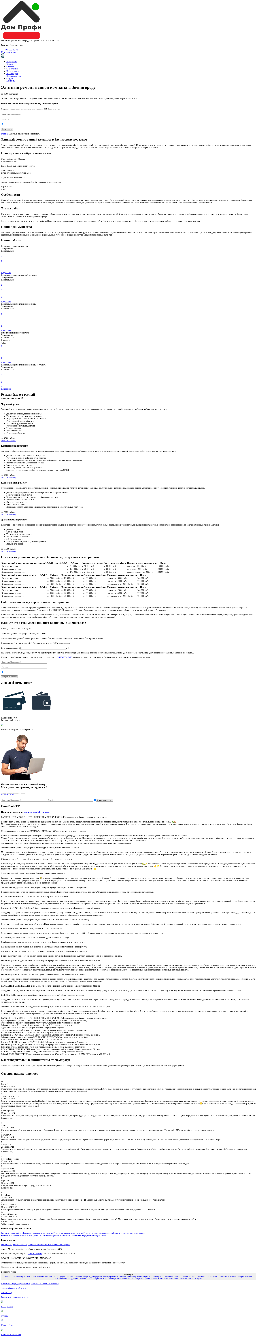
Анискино (16, 1277)
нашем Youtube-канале (37, 812)
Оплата (9, 64)
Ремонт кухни (63, 1244)
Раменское (107, 1279)
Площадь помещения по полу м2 (16, 628)
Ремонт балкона (49, 1244)
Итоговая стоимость (10, 648)
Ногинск (66, 1279)
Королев (159, 1277)
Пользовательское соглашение (44, 1283)
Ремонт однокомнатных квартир (38, 1233)
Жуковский (121, 1277)
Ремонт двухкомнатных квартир (68, 1233)
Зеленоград (141, 1277)
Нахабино (59, 1279)
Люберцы (240, 1277)
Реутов (115, 1279)
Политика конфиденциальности (15, 1283)
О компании (12, 69)
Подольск (91, 1279)
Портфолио (11, 61)
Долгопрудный (84, 1277)
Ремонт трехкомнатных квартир (98, 1233)
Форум (9, 78)
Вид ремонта (7, 643)
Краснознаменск (198, 1277)
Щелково (167, 1279)
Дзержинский (72, 1277)
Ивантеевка (151, 1277)
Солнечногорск (124, 1279)
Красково (177, 1277)
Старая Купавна (137, 1279)
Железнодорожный (108, 1277)
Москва (8, 1277)
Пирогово (82, 1279)
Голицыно (55, 1277)
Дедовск (63, 1277)
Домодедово (95, 1277)
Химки (160, 1279)
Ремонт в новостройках (12, 1233)
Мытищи (248, 1277)
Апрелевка (24, 1277)
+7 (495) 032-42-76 (9, 50)
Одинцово (74, 1279)
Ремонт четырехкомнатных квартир (129, 1233)
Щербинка (175, 1279)
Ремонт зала (6, 1244)
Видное (48, 1277)
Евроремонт (65, 1235)
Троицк (147, 1279)
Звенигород (131, 1277)
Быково (41, 1277)
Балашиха (33, 1277)
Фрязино (154, 1279)
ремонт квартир (34, 1253)
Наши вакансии (13, 76)
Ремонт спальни (20, 1244)
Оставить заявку (8, 440)
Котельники (168, 1277)
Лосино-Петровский (219, 1277)
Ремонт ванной (35, 1244)
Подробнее (6, 272)
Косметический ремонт (28, 1235)
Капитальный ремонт (50, 1235)
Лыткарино (232, 1277)
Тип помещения (8, 633)
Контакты (10, 81)
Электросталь (185, 1279)
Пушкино (98, 1279)
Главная (4, 134)
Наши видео (12, 73)
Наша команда (13, 71)
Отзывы (10, 66)
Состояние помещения (11, 638)
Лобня (208, 1277)
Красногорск (187, 1277)
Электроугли (197, 1279)
